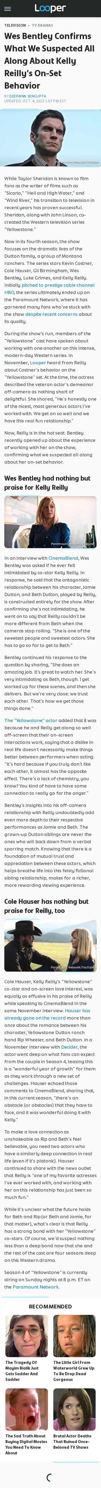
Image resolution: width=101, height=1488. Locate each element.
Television (15, 25)
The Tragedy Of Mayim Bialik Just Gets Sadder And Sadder (22, 1371)
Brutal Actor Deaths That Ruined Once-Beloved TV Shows (72, 1441)
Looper (38, 362)
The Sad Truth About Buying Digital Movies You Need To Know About (26, 1444)
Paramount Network (35, 1287)
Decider (69, 1047)
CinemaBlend (63, 558)
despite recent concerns (51, 314)
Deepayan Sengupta (27, 96)
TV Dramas (42, 25)
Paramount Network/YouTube (72, 967)
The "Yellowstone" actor (30, 720)
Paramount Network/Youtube (76, 162)
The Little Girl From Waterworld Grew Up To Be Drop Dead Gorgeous (74, 1371)
